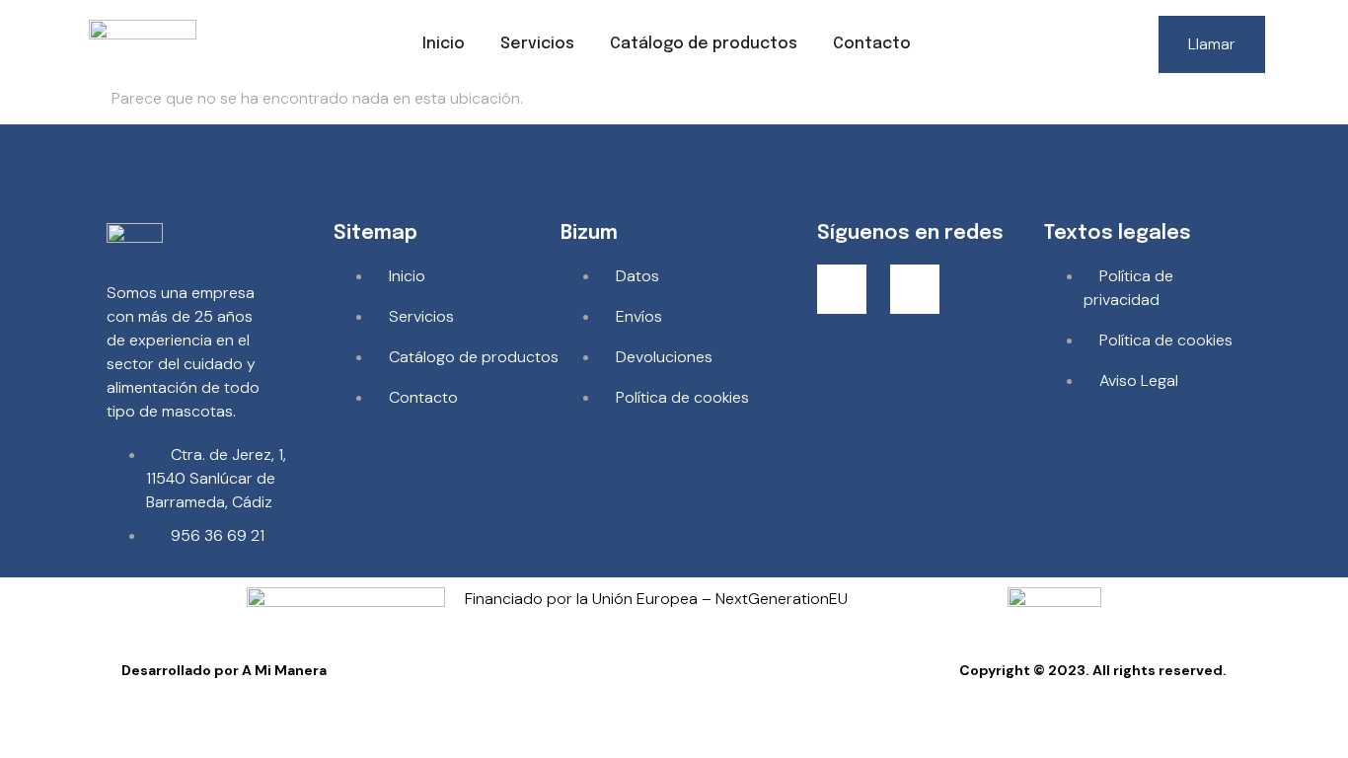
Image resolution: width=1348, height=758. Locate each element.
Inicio (443, 44)
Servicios (537, 44)
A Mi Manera (284, 670)
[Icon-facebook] (841, 289)
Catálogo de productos (703, 44)
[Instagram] (914, 289)
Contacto (872, 44)
